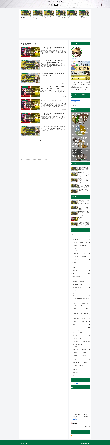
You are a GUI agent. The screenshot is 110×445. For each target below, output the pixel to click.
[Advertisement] (55, 29)
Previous (19, 23)
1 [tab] (54, 39)
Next (90, 23)
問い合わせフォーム (75, 101)
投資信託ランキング (74, 424)
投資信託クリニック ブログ (76, 383)
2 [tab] (55, 39)
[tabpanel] (26, 14)
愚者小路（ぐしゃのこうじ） (76, 58)
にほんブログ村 (74, 419)
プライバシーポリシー (75, 100)
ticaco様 (83, 60)
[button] (89, 105)
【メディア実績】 (74, 91)
